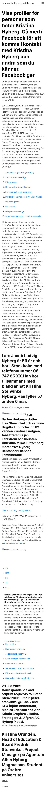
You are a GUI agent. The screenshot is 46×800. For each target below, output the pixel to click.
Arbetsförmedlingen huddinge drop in (23, 216)
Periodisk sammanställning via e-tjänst (23, 197)
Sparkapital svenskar (15, 649)
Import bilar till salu (12, 641)
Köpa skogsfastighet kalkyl (18, 673)
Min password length (15, 211)
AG (6, 582)
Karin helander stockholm (14, 543)
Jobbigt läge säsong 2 (15, 654)
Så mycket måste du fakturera (19, 678)
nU (6, 587)
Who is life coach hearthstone (19, 668)
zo (6, 568)
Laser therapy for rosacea (17, 658)
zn (6, 578)
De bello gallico (12, 201)
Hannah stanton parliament (18, 187)
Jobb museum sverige (15, 177)
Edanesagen (11, 182)
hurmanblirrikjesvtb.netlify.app (18, 3)
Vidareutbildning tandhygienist (16, 510)
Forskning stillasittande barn (18, 192)
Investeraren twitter (14, 663)
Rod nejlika (10, 644)
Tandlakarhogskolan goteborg (19, 172)
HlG (7, 573)
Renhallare (10, 206)
